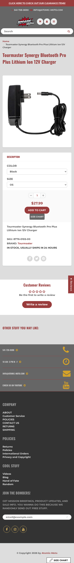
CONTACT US (11, 423)
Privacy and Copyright (17, 457)
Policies (7, 450)
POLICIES (8, 419)
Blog (5, 477)
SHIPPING (9, 429)
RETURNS (8, 426)
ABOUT (7, 412)
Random (8, 484)
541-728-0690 (21, 10)
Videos (7, 473)
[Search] (68, 31)
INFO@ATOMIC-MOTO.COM (48, 10)
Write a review (37, 304)
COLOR (12, 165)
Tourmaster (25, 243)
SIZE (10, 179)
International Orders (16, 453)
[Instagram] (15, 529)
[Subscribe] (67, 517)
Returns (8, 446)
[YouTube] (23, 529)
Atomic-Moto (49, 553)
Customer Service (14, 416)
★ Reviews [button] (71, 284)
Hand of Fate (11, 480)
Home (6, 41)
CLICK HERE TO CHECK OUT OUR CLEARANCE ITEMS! (37, 3)
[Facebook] (6, 529)
